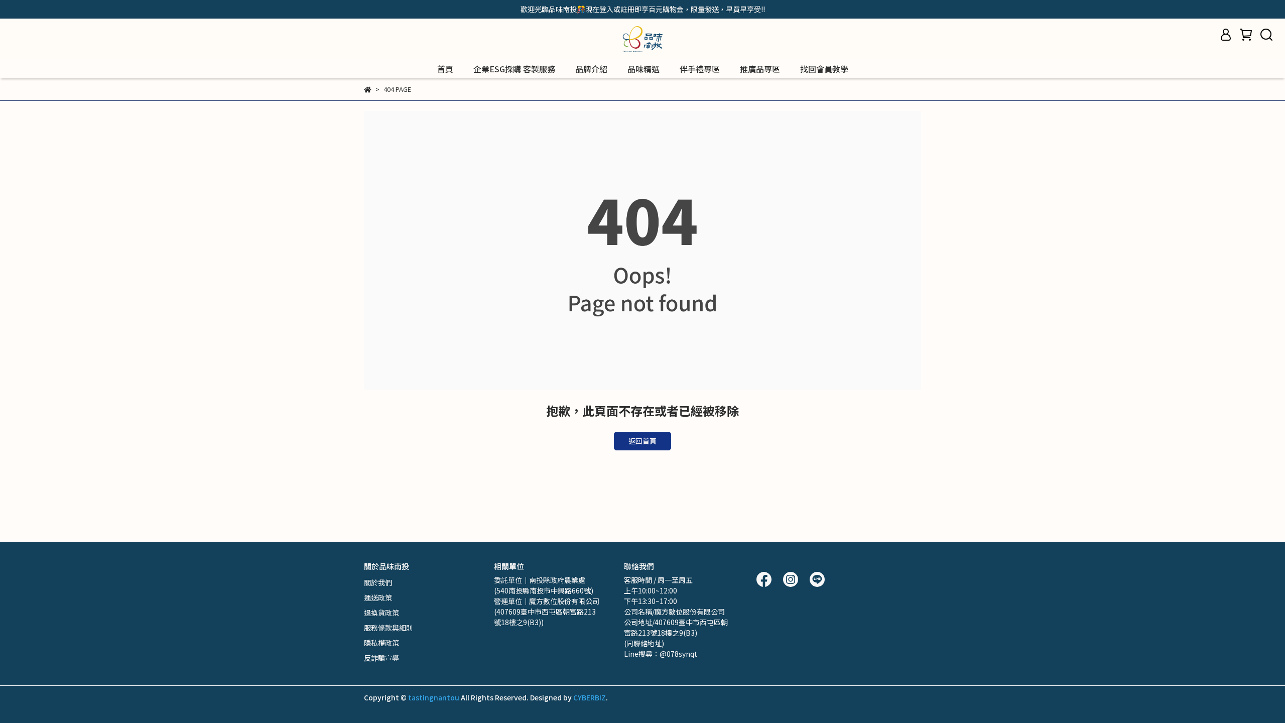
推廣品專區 (760, 68)
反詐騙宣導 (381, 658)
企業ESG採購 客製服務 (514, 68)
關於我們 (378, 582)
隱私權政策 (381, 643)
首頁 (445, 68)
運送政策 (378, 597)
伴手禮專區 (700, 68)
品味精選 (643, 68)
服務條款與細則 (388, 628)
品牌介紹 (591, 68)
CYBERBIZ (589, 697)
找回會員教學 (824, 68)
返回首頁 (642, 441)
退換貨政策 (381, 613)
